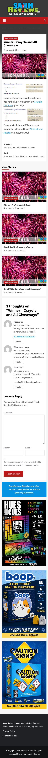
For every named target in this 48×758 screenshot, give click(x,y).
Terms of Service (10, 735)
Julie (16, 322)
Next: (24, 155)
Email (28, 447)
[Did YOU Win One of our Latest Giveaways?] (24, 271)
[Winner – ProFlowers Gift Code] (24, 187)
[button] (4, 20)
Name (7, 447)
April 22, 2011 (21, 250)
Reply (18, 341)
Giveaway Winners (11, 38)
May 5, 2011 (20, 208)
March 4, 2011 (21, 292)
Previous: (19, 146)
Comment (9, 412)
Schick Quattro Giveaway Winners (18, 247)
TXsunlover (19, 347)
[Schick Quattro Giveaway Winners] (24, 229)
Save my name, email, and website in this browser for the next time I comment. (22, 464)
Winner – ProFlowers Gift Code (17, 205)
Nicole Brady (10, 50)
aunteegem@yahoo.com (24, 336)
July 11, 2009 (22, 50)
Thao (16, 367)
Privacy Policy (9, 731)
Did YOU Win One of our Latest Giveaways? (22, 289)
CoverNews (22, 754)
